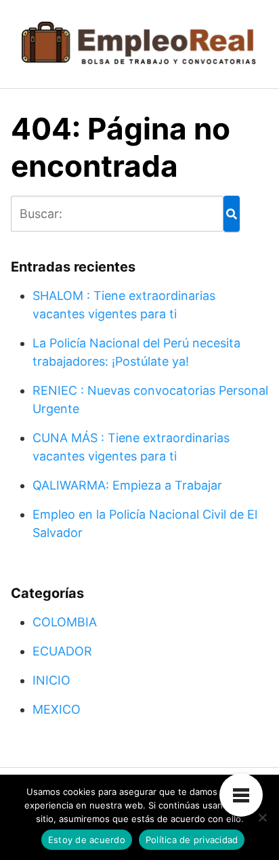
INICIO (51, 680)
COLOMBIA (65, 622)
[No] (262, 817)
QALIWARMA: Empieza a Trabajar (127, 485)
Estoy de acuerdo (86, 839)
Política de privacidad (192, 839)
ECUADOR (62, 651)
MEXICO (57, 709)
